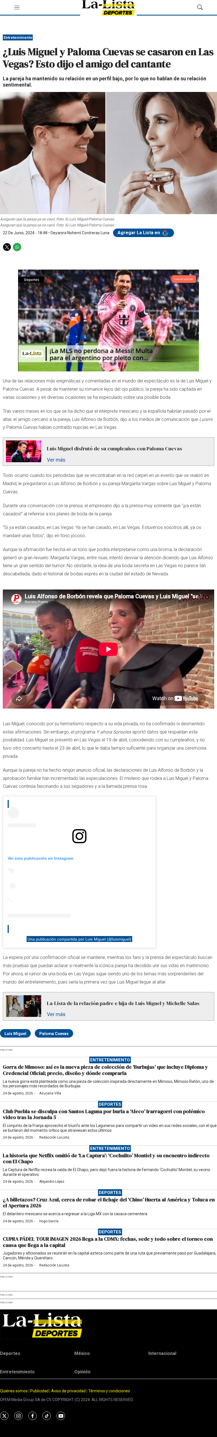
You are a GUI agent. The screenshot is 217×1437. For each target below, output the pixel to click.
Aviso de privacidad (68, 1391)
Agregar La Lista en (139, 232)
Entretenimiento (18, 37)
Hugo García (48, 1221)
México (82, 1353)
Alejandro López (51, 1182)
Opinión (82, 1371)
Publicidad (39, 1391)
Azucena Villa (50, 1093)
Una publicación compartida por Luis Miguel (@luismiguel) (79, 939)
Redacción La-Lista (54, 1137)
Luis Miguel (15, 1033)
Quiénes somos (14, 1391)
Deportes (110, 1104)
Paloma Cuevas (54, 1033)
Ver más (56, 460)
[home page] (108, 1325)
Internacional (162, 1353)
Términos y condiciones (109, 1391)
